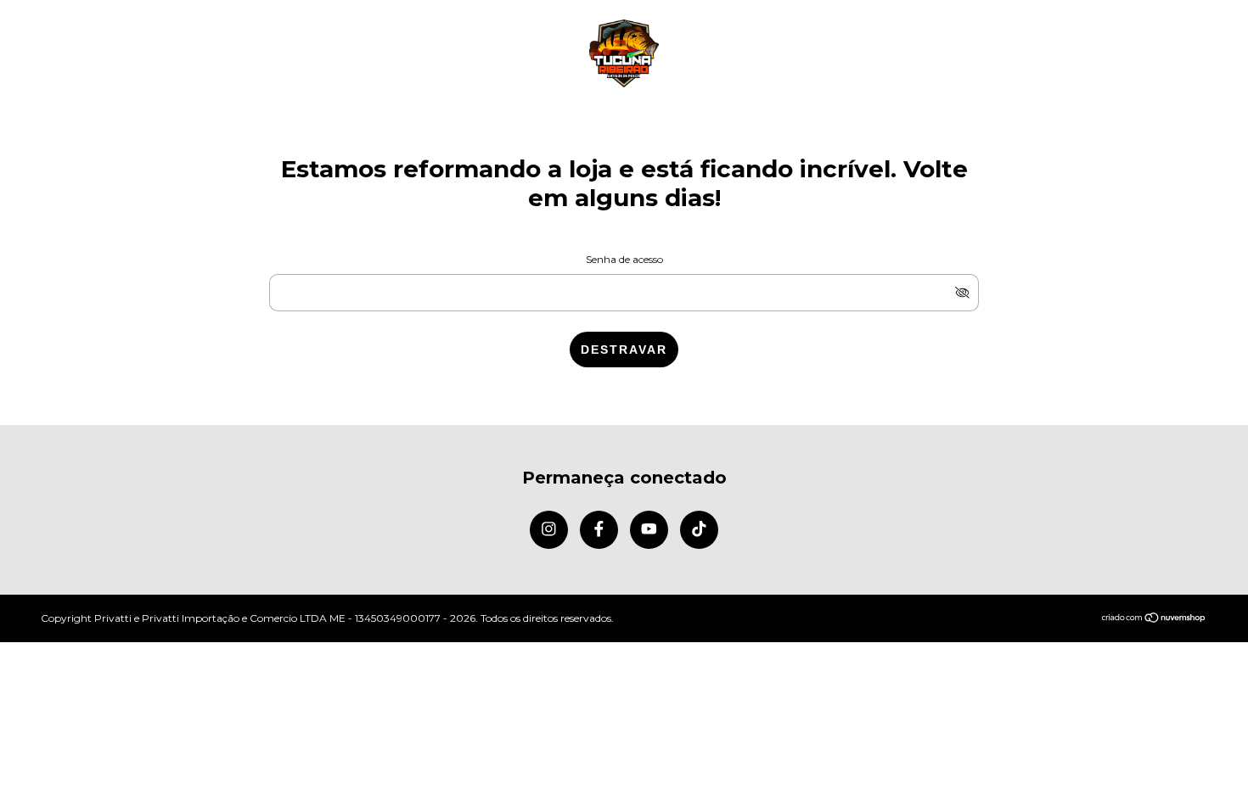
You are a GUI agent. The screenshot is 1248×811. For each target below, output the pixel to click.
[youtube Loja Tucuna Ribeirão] (649, 530)
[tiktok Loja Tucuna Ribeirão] (699, 530)
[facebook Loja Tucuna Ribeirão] (599, 530)
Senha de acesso (624, 259)
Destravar (624, 349)
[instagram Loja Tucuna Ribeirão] (549, 530)
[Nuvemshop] (1154, 618)
